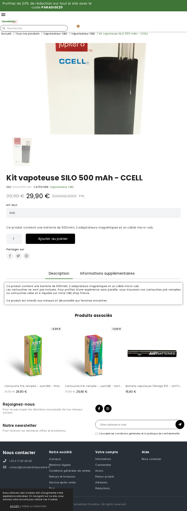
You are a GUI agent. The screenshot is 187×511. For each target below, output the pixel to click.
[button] (8, 88)
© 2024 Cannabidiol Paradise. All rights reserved (93, 504)
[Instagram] (108, 408)
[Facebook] (10, 256)
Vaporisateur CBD (62, 187)
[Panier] (76, 28)
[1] (179, 424)
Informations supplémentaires (107, 273)
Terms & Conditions (34, 506)
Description (59, 273)
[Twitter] (18, 256)
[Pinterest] (26, 256)
